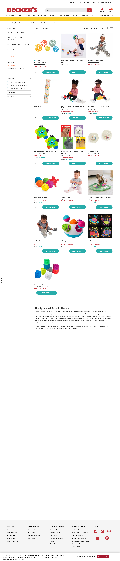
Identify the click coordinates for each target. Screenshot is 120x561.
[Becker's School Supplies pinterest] (103, 532)
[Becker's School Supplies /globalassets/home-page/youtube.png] (107, 539)
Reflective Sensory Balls (42, 241)
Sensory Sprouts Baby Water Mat (99, 197)
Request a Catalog (34, 535)
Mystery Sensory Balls (95, 60)
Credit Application (78, 535)
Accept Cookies (102, 556)
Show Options (47, 293)
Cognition (10, 49)
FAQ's (52, 541)
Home (8, 23)
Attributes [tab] (11, 92)
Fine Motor (11, 62)
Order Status (54, 544)
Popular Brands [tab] (12, 96)
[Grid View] (106, 28)
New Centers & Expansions (80, 541)
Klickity (63, 241)
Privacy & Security (12, 541)
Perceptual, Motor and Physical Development (38, 23)
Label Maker (76, 546)
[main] (73, 179)
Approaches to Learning (16, 32)
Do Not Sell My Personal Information (85, 556)
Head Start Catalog (71, 328)
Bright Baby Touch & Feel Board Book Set (72, 152)
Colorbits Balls (93, 151)
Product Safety (12, 532)
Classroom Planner (78, 544)
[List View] (110, 28)
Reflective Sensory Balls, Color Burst (72, 61)
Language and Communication (18, 44)
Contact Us (95, 2)
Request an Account (56, 538)
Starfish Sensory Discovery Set (45, 151)
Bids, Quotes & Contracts (80, 532)
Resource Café (84, 2)
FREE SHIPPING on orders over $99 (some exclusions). (60, 19)
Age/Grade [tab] (10, 78)
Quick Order (32, 529)
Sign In (102, 11)
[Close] (117, 557)
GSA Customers (33, 538)
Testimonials (11, 538)
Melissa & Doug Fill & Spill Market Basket (72, 106)
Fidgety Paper (66, 197)
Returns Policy (54, 535)
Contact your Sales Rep (79, 538)
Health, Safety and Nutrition (16, 68)
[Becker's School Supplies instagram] (109, 532)
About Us (10, 529)
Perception (11, 65)
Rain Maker (38, 106)
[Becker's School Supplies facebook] (96, 532)
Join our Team (11, 535)
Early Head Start (17, 23)
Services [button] (72, 2)
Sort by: (85, 28)
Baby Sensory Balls (40, 197)
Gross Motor (11, 59)
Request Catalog (107, 2)
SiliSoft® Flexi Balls (41, 62)
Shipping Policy (55, 532)
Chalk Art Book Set (94, 241)
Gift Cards (31, 532)
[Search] (89, 10)
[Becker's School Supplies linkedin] (97, 539)
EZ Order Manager (78, 529)
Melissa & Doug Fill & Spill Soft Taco (98, 106)
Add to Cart (51, 72)
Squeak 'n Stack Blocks (42, 285)
